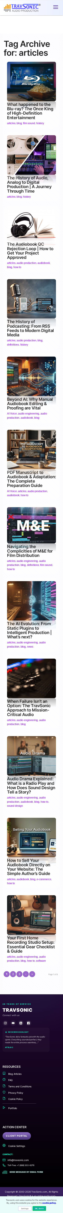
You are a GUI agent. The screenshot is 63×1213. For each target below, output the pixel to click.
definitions (13, 344)
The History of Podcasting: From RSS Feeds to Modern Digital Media (30, 328)
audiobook (43, 262)
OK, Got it (39, 1208)
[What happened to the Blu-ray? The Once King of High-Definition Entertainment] (31, 100)
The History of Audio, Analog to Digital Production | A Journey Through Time (29, 184)
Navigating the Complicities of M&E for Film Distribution (30, 551)
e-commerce (44, 879)
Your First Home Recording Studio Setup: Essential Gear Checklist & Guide (31, 944)
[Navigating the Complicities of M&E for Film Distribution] (31, 542)
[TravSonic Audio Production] (26, 8)
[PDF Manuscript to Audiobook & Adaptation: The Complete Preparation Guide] (31, 468)
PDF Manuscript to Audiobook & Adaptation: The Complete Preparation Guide (31, 479)
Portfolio (12, 1108)
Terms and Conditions (19, 1086)
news (30, 646)
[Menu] (56, 7)
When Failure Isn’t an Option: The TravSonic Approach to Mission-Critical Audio (29, 708)
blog (19, 123)
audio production (26, 262)
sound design (15, 805)
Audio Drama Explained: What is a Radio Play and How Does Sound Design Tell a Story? (31, 785)
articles (11, 123)
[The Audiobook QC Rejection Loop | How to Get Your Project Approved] (31, 240)
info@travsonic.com (18, 1160)
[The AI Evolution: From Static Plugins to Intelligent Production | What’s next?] (31, 619)
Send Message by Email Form (26, 1172)
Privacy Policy (15, 1092)
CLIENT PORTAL (17, 1135)
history (40, 123)
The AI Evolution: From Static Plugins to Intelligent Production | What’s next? (29, 630)
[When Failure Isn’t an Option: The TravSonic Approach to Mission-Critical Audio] (31, 697)
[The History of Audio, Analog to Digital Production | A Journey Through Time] (31, 173)
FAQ (10, 1080)
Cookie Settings (16, 1146)
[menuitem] (56, 7)
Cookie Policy (15, 1099)
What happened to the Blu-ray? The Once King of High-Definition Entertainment (30, 111)
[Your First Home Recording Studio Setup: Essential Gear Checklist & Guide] (31, 933)
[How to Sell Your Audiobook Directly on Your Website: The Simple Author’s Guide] (31, 856)
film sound (29, 123)
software (41, 960)
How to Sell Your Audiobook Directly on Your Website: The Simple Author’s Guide (28, 867)
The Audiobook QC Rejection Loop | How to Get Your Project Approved (30, 251)
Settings (24, 1208)
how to (17, 267)
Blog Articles (14, 1073)
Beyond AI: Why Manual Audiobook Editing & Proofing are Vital (30, 404)
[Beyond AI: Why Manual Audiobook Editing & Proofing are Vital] (31, 395)
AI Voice (12, 413)
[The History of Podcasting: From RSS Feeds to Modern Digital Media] (31, 317)
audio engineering (28, 413)
